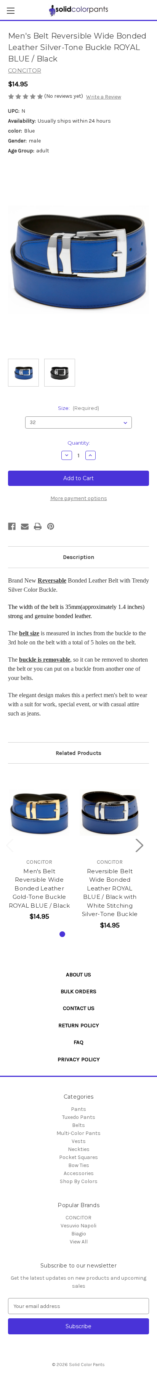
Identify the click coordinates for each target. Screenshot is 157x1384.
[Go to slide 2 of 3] (74, 934)
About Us (78, 974)
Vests (79, 1141)
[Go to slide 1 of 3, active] (62, 934)
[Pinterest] (50, 526)
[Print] (38, 526)
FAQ (78, 1042)
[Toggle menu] (10, 10)
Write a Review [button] (103, 97)
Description (78, 557)
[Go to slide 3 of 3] (87, 934)
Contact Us (79, 1008)
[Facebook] (12, 526)
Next (139, 845)
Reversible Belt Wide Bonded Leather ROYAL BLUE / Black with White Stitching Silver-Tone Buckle (110, 893)
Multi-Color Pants (78, 1133)
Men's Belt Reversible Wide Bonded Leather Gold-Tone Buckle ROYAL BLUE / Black (39, 888)
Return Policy (78, 1025)
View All (79, 1241)
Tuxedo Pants (78, 1117)
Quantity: (78, 443)
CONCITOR (78, 1217)
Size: (78, 408)
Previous (10, 845)
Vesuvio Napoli (78, 1225)
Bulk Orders (78, 991)
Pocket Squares (78, 1157)
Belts (78, 1125)
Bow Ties (78, 1165)
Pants (78, 1109)
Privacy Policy (79, 1059)
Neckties (79, 1149)
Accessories (79, 1173)
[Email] (25, 526)
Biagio (78, 1233)
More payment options (78, 498)
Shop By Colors (79, 1181)
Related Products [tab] (78, 752)
